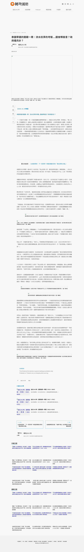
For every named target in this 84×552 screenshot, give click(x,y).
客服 (26, 541)
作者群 (59, 10)
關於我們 (68, 10)
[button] (62, 4)
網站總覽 (65, 541)
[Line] (13, 113)
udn (11, 32)
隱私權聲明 (44, 541)
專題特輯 (48, 10)
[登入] (70, 4)
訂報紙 (54, 541)
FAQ (23, 541)
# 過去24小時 (20, 386)
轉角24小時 (22, 45)
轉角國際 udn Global (17, 32)
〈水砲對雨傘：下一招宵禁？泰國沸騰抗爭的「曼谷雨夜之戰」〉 (48, 164)
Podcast (38, 10)
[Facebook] (13, 110)
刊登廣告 (19, 541)
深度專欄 (27, 10)
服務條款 (35, 541)
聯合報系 (50, 541)
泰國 (29, 380)
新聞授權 (30, 541)
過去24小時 (16, 10)
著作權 (39, 541)
